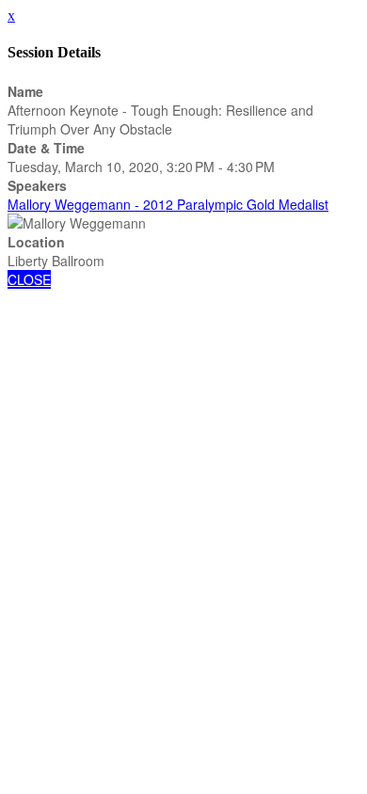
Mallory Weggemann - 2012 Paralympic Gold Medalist (168, 204)
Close (29, 279)
